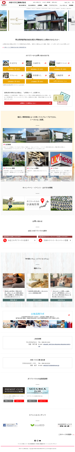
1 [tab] (33, 28)
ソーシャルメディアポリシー (51, 443)
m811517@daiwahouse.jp (51, 365)
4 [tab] (39, 28)
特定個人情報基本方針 (40, 443)
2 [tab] (35, 28)
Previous (5, 20)
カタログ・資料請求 (46, 2)
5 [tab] (42, 28)
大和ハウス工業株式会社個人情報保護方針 (15, 47)
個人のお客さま (22, 5)
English (66, 2)
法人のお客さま (32, 5)
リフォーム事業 (33, 168)
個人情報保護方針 (31, 443)
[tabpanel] (37, 20)
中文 (69, 2)
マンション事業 (10, 168)
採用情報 (71, 5)
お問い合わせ (54, 2)
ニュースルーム (63, 5)
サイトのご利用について (23, 443)
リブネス (55, 168)
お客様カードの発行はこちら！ (28, 103)
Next (69, 20)
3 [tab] (37, 28)
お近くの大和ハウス (37, 2)
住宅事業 (8, 144)
